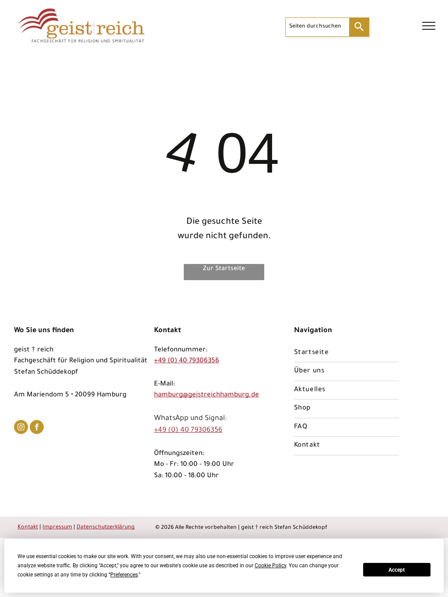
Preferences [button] (124, 575)
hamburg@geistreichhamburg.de (206, 395)
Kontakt (28, 527)
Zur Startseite (224, 269)
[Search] (359, 27)
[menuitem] (346, 353)
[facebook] (37, 428)
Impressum (57, 527)
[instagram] (21, 428)
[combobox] (317, 27)
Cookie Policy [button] (270, 565)
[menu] (428, 25)
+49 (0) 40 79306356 (186, 361)
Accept (396, 570)
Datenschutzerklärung (106, 527)
